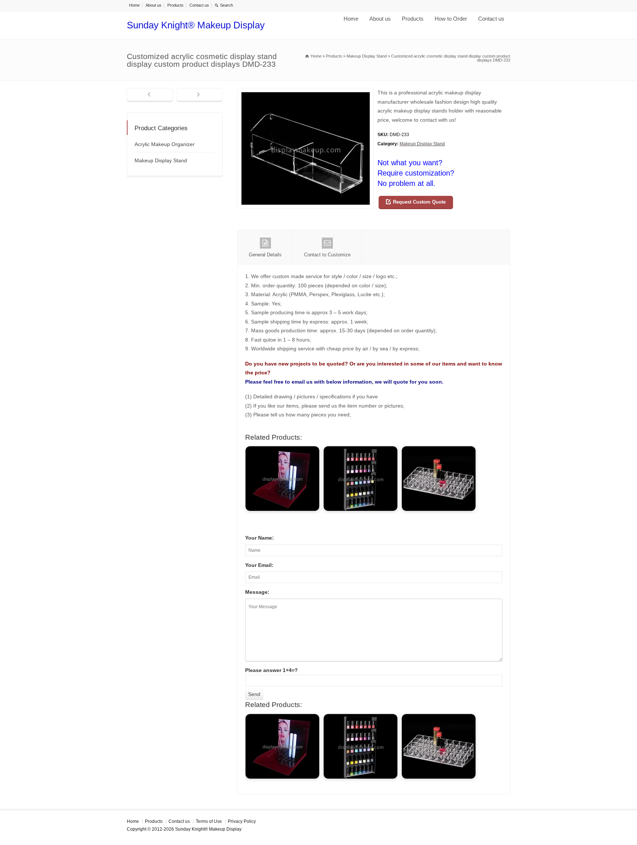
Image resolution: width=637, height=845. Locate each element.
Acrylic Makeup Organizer (165, 144)
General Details (265, 254)
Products (175, 5)
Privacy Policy (242, 821)
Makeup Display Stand (422, 143)
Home (134, 5)
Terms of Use (209, 821)
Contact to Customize (327, 254)
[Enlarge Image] (305, 92)
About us (153, 5)
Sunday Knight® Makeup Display (196, 25)
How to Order (451, 18)
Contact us (199, 5)
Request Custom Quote (419, 202)
